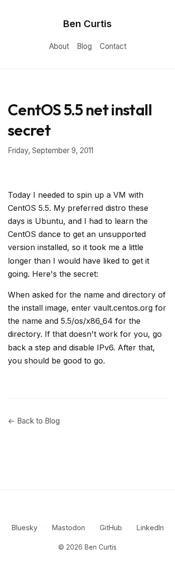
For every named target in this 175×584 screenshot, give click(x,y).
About (59, 46)
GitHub (111, 527)
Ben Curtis (87, 24)
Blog (84, 46)
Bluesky (24, 527)
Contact (113, 46)
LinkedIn (150, 527)
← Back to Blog (34, 421)
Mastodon (68, 527)
